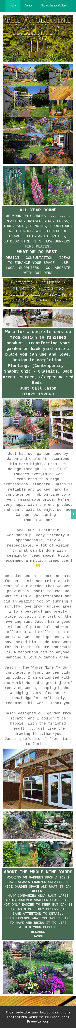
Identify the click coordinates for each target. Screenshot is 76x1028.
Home (13, 5)
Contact (29, 5)
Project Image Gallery (54, 5)
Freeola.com (38, 1022)
